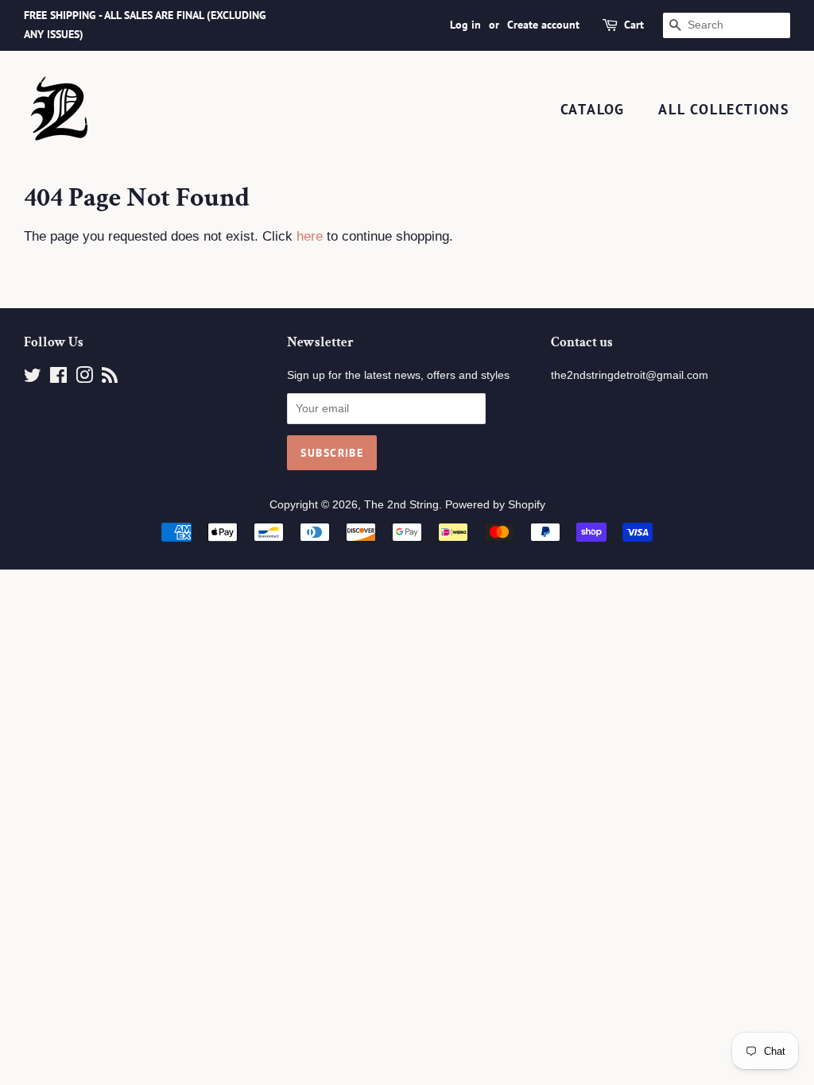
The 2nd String (401, 504)
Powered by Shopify (495, 504)
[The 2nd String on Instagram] (84, 378)
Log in (465, 24)
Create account (543, 24)
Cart (634, 24)
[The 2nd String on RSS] (109, 378)
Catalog (593, 109)
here (310, 236)
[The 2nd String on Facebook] (58, 378)
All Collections (724, 109)
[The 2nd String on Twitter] (32, 378)
